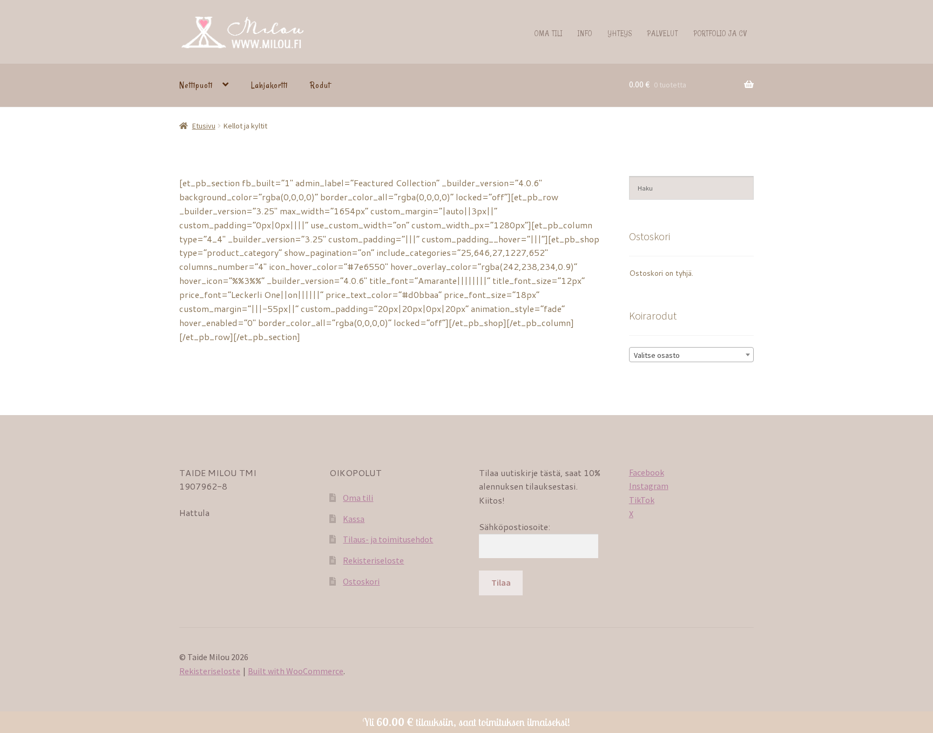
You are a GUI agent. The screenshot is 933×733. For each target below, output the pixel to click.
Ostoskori (361, 581)
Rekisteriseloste (373, 560)
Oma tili (549, 33)
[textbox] (691, 355)
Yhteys (620, 33)
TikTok (641, 499)
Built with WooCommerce (295, 671)
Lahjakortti (269, 85)
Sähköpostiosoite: (514, 526)
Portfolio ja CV (720, 33)
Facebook (646, 472)
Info (585, 33)
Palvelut (662, 33)
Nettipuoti (196, 85)
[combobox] (691, 354)
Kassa (353, 518)
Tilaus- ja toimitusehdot (388, 539)
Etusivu (203, 126)
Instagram (648, 485)
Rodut (320, 85)
